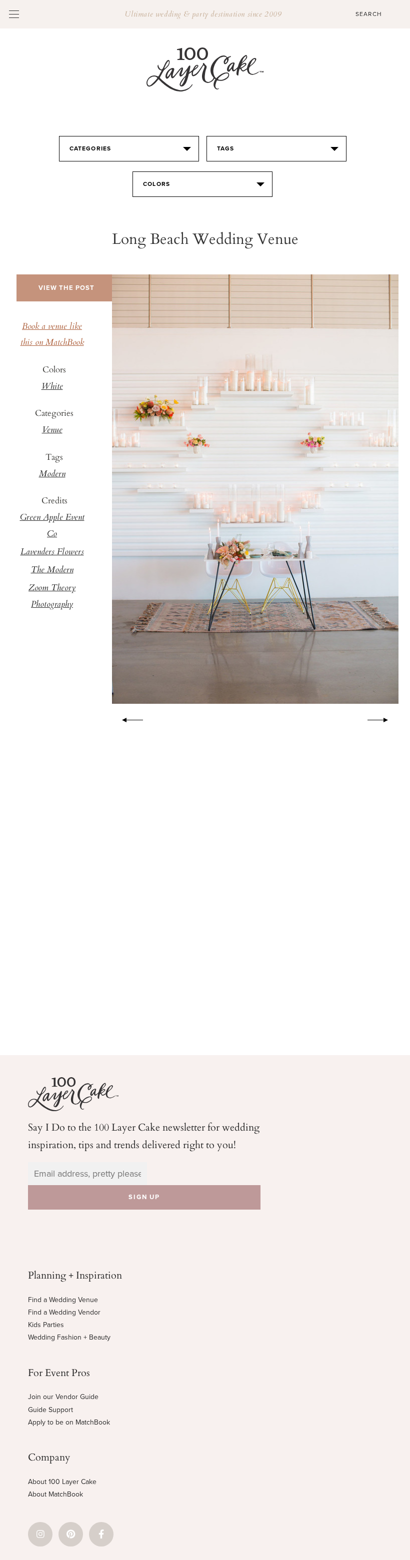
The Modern (52, 570)
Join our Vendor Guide (63, 1397)
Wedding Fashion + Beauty (69, 1337)
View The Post (66, 288)
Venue (52, 430)
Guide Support (50, 1410)
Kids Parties (46, 1325)
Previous (127, 718)
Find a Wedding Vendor (64, 1312)
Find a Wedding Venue (63, 1300)
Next (383, 718)
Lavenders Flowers (52, 552)
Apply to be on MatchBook (69, 1422)
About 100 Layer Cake (62, 1482)
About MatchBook (55, 1494)
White (52, 387)
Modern (52, 474)
